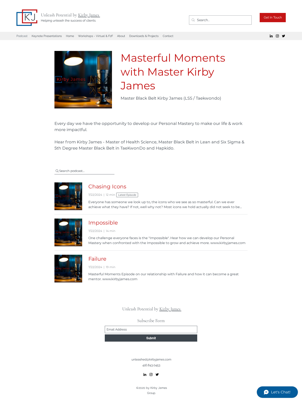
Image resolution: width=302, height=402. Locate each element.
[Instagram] (277, 36)
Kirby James (89, 15)
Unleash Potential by (59, 15)
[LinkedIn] (271, 36)
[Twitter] (283, 36)
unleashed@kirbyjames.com (151, 359)
